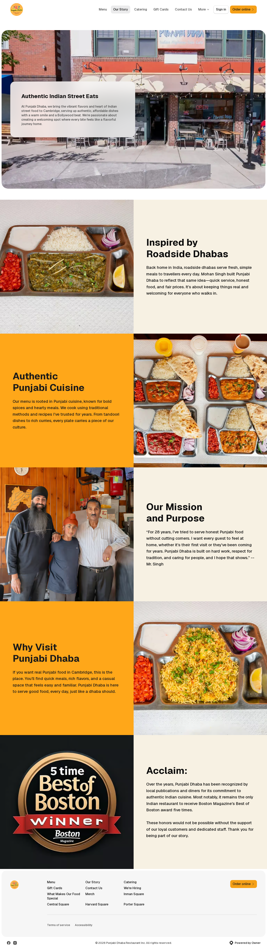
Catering (140, 9)
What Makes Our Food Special (63, 896)
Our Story (120, 9)
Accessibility (83, 925)
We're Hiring (132, 888)
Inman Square (134, 894)
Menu (103, 9)
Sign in (221, 9)
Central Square (58, 904)
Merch (89, 894)
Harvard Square (96, 904)
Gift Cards (161, 9)
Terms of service (58, 925)
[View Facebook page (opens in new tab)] (8, 942)
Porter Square (134, 904)
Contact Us (183, 9)
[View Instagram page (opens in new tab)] (15, 942)
